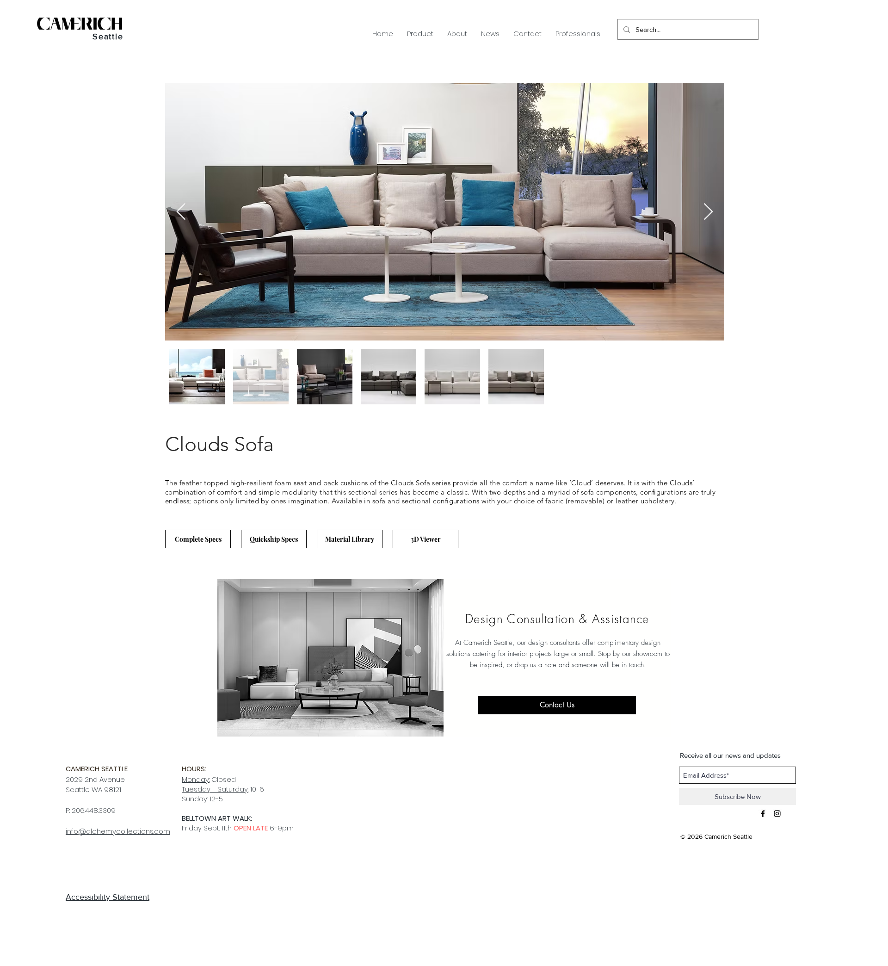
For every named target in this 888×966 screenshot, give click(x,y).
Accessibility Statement (107, 897)
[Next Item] (708, 212)
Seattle (107, 36)
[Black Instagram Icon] (777, 813)
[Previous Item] (181, 212)
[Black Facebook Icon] (762, 813)
